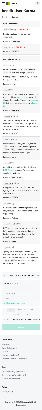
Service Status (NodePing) (13, 375)
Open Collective (8, 348)
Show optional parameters (15, 303)
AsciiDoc (16, 314)
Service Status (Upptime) (12, 371)
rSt (32, 310)
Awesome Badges (9, 355)
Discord (5, 351)
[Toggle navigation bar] (3, 3)
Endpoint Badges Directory (13, 358)
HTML (27, 314)
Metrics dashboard (10, 379)
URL (11, 310)
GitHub (5, 344)
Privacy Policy (7, 391)
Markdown (21, 310)
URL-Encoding (10, 170)
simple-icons (22, 97)
